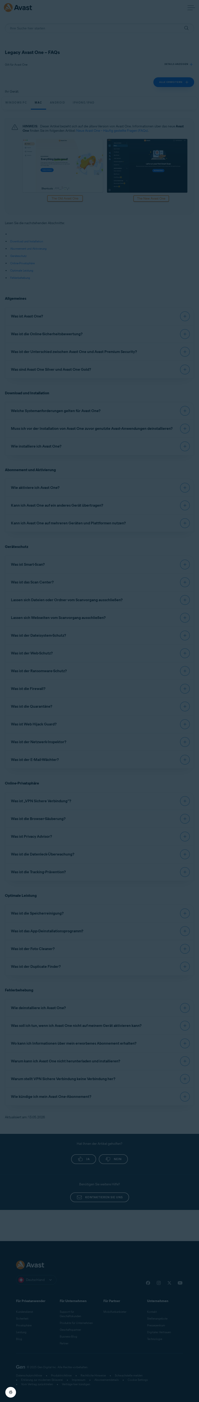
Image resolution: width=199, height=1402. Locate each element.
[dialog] (99, 701)
